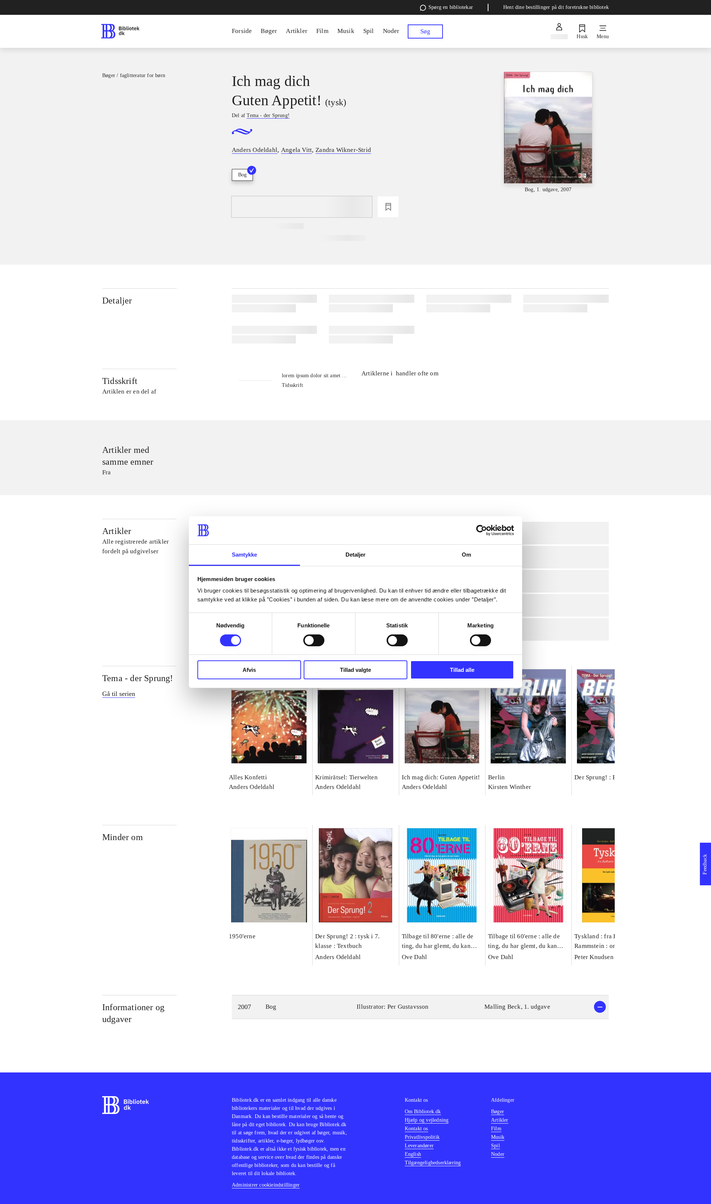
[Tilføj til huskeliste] (388, 206)
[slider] (548, 133)
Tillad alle (462, 670)
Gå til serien (118, 693)
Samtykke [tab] (244, 554)
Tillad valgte (355, 670)
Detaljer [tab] (356, 554)
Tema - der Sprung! (137, 678)
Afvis (249, 670)
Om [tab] (466, 554)
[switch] (313, 640)
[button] (420, 1007)
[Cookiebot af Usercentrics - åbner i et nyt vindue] (481, 530)
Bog (242, 175)
